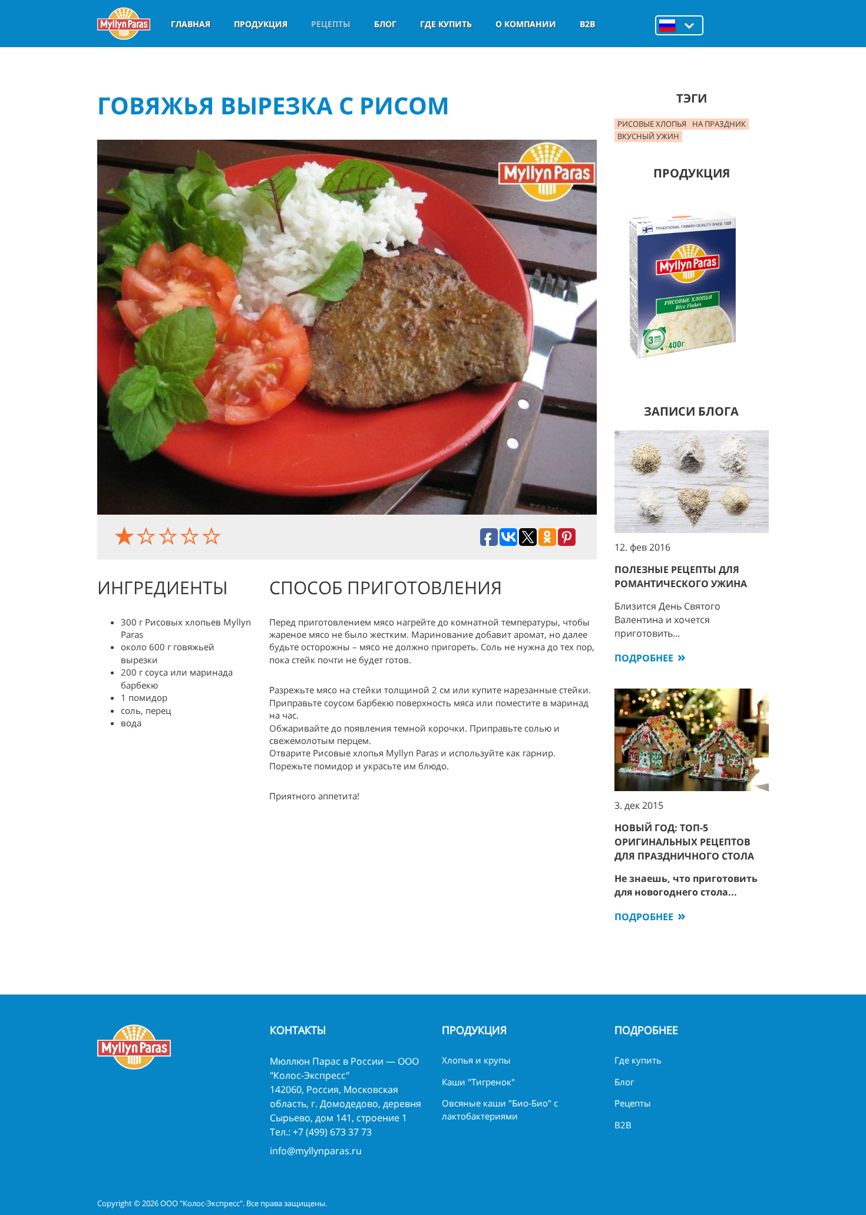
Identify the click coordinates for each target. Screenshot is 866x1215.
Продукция (260, 24)
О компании (525, 24)
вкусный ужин (648, 136)
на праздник (719, 123)
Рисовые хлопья (651, 123)
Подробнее (643, 657)
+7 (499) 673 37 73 (332, 1131)
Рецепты (331, 24)
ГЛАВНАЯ (190, 24)
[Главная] (123, 23)
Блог (385, 24)
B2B (587, 24)
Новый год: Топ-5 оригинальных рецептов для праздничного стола (684, 841)
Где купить (446, 24)
